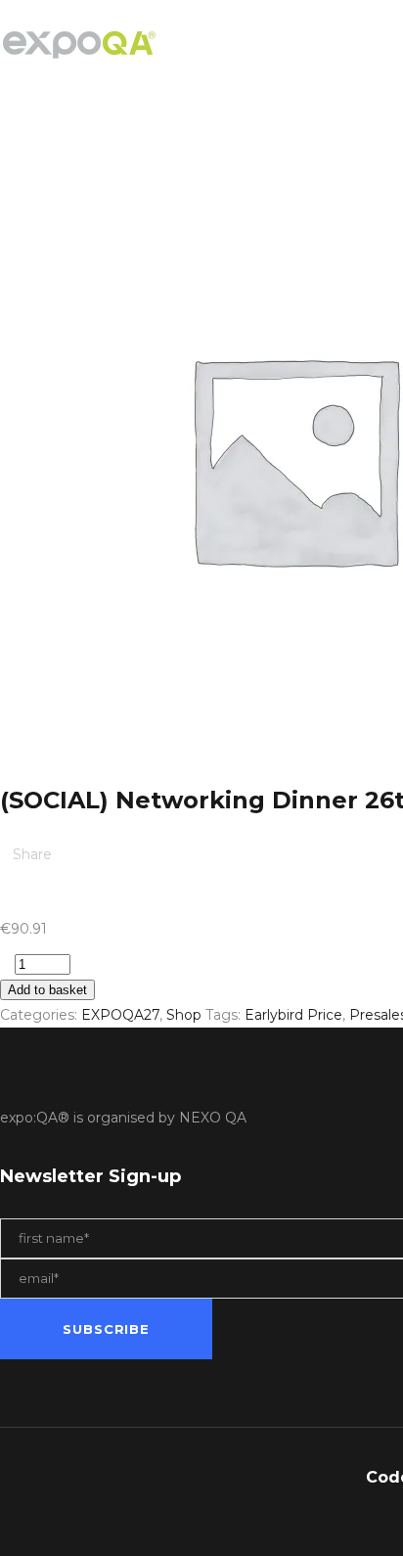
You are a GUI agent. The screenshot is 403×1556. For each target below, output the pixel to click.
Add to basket (47, 990)
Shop (184, 1015)
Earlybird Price (293, 1015)
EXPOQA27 (120, 1015)
